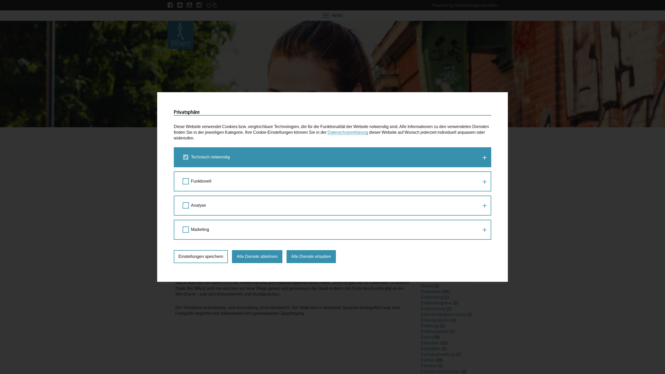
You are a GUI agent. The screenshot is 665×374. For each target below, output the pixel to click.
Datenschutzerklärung (348, 132)
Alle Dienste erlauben (311, 256)
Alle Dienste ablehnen (257, 256)
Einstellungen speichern (200, 256)
